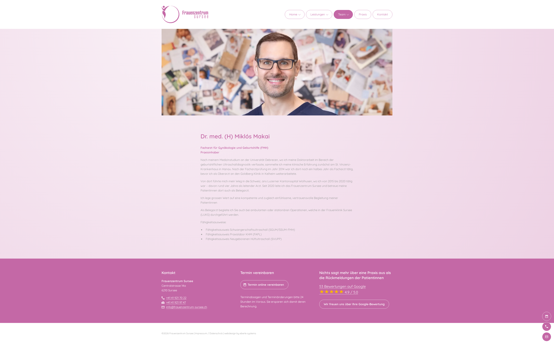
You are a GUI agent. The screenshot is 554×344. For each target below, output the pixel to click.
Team (342, 14)
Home (293, 14)
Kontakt (382, 14)
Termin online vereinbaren (266, 284)
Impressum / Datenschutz (209, 333)
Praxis (363, 14)
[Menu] (301, 14)
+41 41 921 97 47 (176, 302)
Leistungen (317, 14)
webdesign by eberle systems (240, 333)
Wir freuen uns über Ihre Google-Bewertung (354, 304)
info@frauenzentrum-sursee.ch (186, 307)
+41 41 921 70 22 (176, 298)
